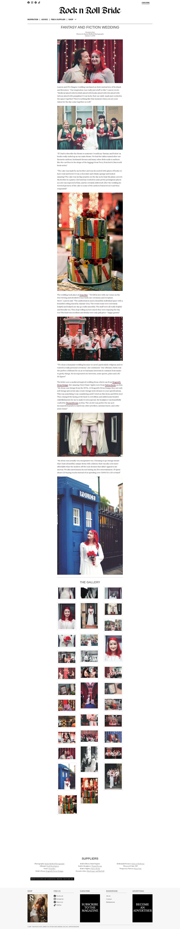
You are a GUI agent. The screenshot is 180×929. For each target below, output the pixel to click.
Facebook (59, 896)
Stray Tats (137, 869)
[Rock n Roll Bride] (90, 10)
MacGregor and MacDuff (95, 871)
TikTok (58, 905)
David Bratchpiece (52, 866)
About (108, 896)
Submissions (110, 902)
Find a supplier (58, 19)
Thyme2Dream (72, 403)
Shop (70, 19)
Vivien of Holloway (137, 864)
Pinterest (59, 902)
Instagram (59, 899)
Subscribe (146, 2)
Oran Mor (83, 295)
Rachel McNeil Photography (94, 34)
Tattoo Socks (110, 385)
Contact (109, 899)
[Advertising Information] (142, 908)
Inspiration (33, 19)
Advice (44, 19)
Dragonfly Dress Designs (54, 871)
